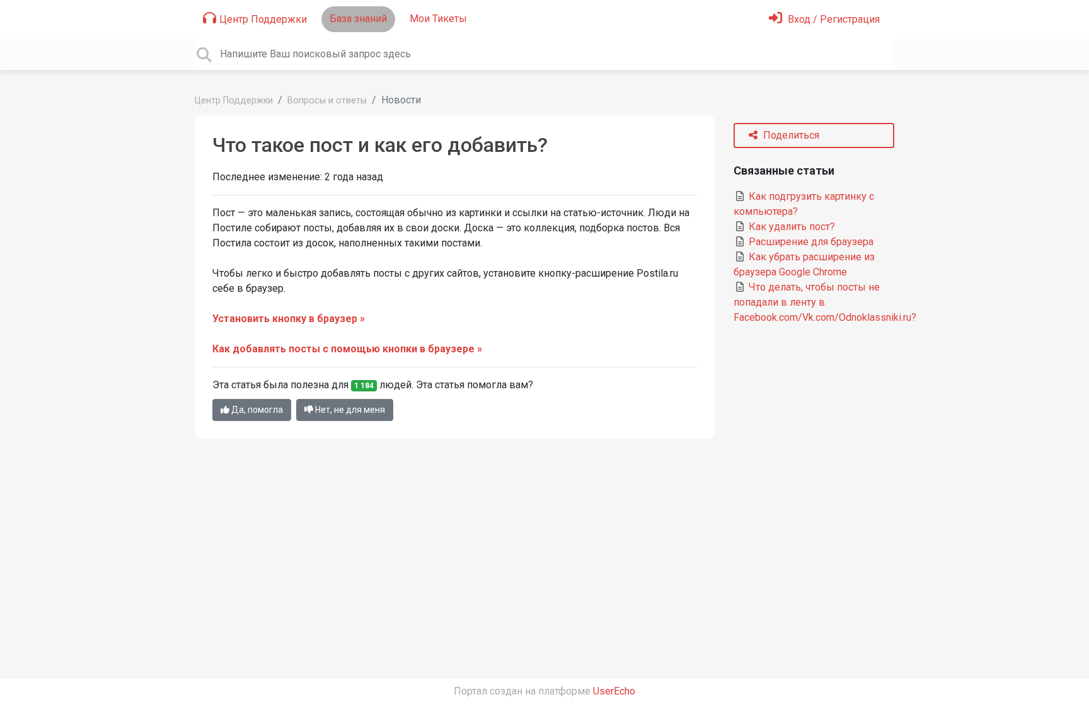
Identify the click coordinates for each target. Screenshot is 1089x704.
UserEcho (614, 691)
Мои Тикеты (438, 19)
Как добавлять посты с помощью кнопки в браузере (343, 349)
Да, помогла (256, 410)
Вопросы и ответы (327, 100)
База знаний (358, 19)
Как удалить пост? (790, 227)
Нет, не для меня (349, 410)
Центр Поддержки (263, 19)
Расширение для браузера (809, 242)
